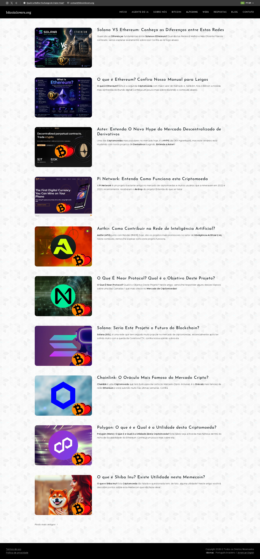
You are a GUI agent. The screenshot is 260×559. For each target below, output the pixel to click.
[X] (12, 3)
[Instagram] (7, 3)
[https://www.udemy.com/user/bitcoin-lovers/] (16, 3)
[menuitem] (124, 12)
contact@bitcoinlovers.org (82, 3)
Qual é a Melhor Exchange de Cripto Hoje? (45, 3)
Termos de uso (13, 549)
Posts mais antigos (45, 524)
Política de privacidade (17, 552)
